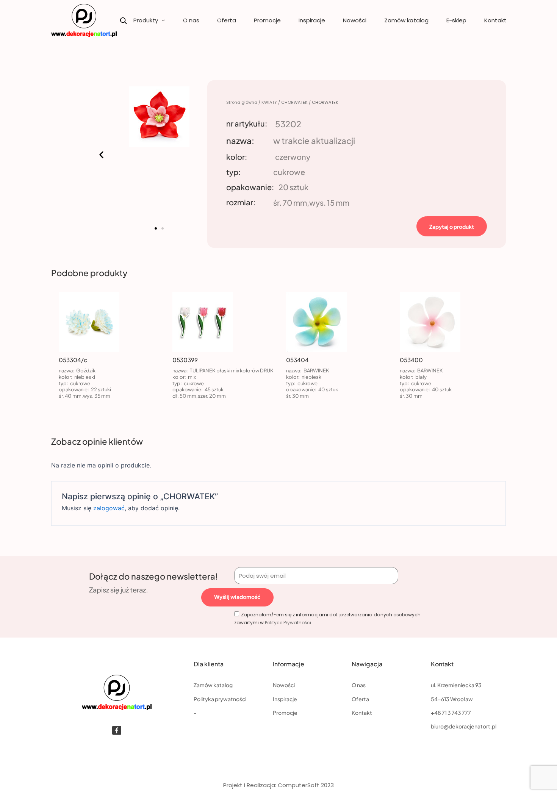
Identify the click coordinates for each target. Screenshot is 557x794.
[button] (101, 154)
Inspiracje (312, 20)
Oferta (226, 20)
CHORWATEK (294, 102)
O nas (191, 20)
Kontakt (495, 20)
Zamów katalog (406, 20)
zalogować (109, 508)
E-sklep (456, 20)
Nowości (354, 20)
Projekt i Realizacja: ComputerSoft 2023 (278, 785)
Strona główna (241, 102)
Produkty (145, 20)
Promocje (267, 20)
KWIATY (269, 102)
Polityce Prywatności (288, 622)
